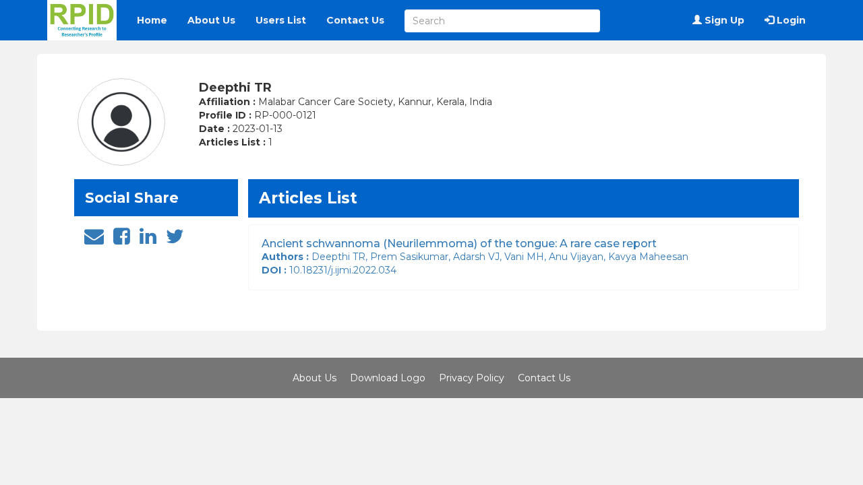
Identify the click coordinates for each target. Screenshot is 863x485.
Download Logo (387, 378)
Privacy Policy (471, 378)
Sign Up (723, 20)
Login (790, 20)
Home (152, 20)
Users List (281, 20)
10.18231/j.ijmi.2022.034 (332, 270)
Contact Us (355, 20)
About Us (211, 20)
